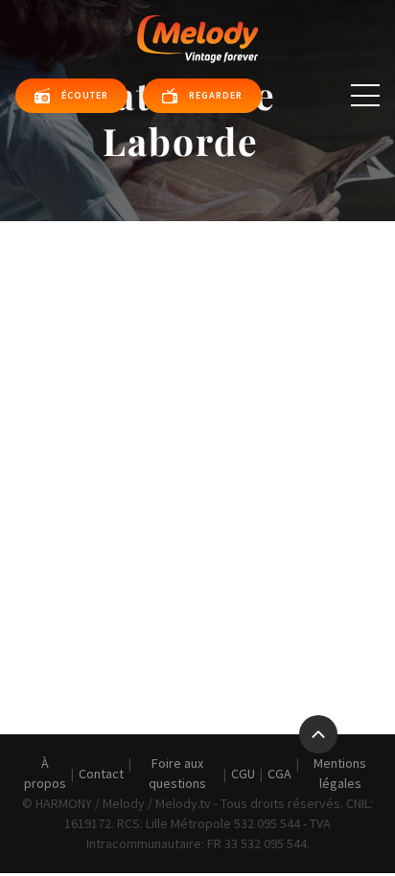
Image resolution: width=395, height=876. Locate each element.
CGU (243, 773)
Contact (101, 773)
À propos (45, 773)
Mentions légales (340, 773)
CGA (279, 773)
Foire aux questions (177, 773)
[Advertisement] (197, 428)
